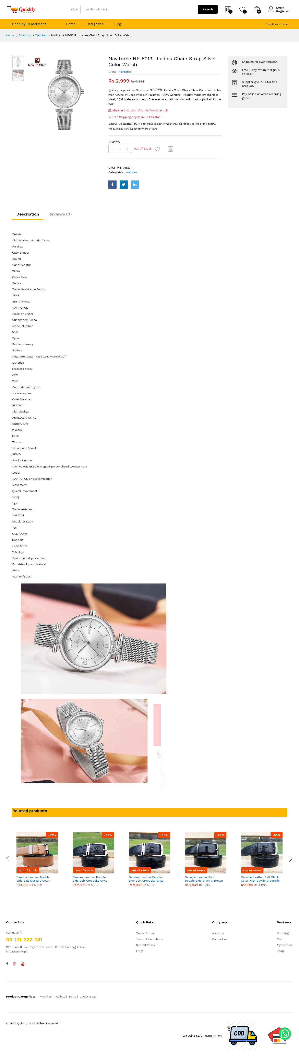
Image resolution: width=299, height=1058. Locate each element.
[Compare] (171, 149)
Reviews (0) (60, 214)
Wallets (60, 996)
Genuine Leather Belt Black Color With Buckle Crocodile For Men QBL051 (260, 878)
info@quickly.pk (16, 951)
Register (282, 11)
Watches (41, 35)
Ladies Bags (88, 996)
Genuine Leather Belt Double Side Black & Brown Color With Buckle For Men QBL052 (204, 878)
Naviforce (124, 71)
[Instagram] (14, 964)
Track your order (277, 24)
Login (280, 7)
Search (208, 9)
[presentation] (8, 859)
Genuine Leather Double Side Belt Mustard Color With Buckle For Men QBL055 (33, 878)
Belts (72, 996)
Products (25, 35)
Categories (95, 24)
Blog (117, 24)
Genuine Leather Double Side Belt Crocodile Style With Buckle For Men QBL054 (90, 878)
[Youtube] (22, 964)
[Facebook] (7, 964)
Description (27, 214)
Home (70, 24)
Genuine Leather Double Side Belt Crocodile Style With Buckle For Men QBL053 (146, 878)
